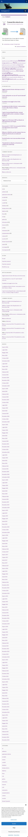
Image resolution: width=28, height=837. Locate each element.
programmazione (19, 24)
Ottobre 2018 (5, 529)
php (8, 73)
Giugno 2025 (5, 366)
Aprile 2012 (4, 693)
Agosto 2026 (5, 347)
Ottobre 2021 (5, 449)
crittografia (15, 61)
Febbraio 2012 (5, 698)
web (20, 79)
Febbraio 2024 (5, 394)
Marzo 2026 (4, 355)
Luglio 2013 (4, 662)
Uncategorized (5, 250)
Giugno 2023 (5, 408)
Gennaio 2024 (5, 396)
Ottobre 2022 (5, 419)
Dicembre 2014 (5, 615)
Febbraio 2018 (5, 549)
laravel (21, 67)
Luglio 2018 (4, 538)
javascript (16, 67)
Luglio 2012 (4, 684)
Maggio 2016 (5, 574)
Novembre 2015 (5, 587)
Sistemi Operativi (6, 241)
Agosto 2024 (5, 388)
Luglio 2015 (4, 598)
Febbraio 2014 (5, 643)
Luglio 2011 (4, 717)
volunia (18, 79)
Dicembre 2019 (5, 502)
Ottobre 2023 (5, 402)
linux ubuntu (10, 69)
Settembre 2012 (6, 679)
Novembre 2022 (5, 416)
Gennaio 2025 (5, 374)
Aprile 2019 (4, 521)
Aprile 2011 (4, 726)
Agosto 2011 (5, 715)
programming (21, 75)
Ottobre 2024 (5, 383)
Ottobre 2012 (5, 676)
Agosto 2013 (5, 659)
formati (16, 44)
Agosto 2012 (5, 681)
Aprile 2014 (4, 637)
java (13, 67)
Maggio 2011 (5, 723)
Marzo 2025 (4, 369)
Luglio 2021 (4, 455)
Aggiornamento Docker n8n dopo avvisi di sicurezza (13, 275)
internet (10, 67)
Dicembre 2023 (5, 399)
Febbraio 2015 (5, 610)
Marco (9, 24)
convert (12, 44)
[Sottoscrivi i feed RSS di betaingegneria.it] (1, 1)
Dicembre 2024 (5, 377)
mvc (17, 71)
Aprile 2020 (4, 491)
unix (15, 79)
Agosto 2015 (5, 596)
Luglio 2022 (4, 427)
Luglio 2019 (4, 513)
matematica (19, 69)
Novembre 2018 (5, 527)
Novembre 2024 (5, 380)
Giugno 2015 (5, 601)
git (24, 63)
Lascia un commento (21, 46)
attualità (4, 197)
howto (14, 65)
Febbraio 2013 (5, 670)
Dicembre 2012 (5, 673)
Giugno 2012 (5, 687)
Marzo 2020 (4, 493)
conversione (7, 44)
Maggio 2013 (5, 668)
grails (3, 65)
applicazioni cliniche (6, 194)
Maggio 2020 (5, 488)
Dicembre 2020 (5, 471)
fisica (15, 63)
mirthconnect (5, 71)
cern (11, 61)
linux (3, 69)
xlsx (19, 44)
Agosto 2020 (5, 479)
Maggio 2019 (5, 518)
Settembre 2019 (6, 507)
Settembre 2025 (6, 361)
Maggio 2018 (5, 540)
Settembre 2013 (6, 657)
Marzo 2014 (4, 640)
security (15, 77)
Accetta (14, 823)
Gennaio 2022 (5, 441)
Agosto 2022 (5, 424)
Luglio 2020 (4, 482)
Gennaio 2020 (5, 499)
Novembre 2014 (5, 618)
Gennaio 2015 (5, 612)
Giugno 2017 (5, 557)
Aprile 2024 (4, 391)
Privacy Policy (16, 835)
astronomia (8, 60)
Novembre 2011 (5, 706)
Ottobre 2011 (5, 709)
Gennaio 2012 (5, 701)
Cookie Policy (10, 835)
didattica (4, 211)
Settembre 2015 (6, 593)
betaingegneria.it (5, 11)
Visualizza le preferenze (14, 831)
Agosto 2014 (5, 626)
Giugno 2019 (5, 515)
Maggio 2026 (5, 352)
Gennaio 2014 (5, 645)
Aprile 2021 (4, 460)
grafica (3, 219)
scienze (4, 236)
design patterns (6, 63)
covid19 (4, 202)
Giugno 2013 (5, 665)
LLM (3, 227)
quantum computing (10, 77)
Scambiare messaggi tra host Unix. (11, 101)
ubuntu (12, 79)
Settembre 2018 (6, 532)
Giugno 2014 (5, 632)
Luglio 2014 (4, 629)
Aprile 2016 (4, 576)
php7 (12, 73)
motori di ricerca (13, 71)
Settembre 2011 (6, 712)
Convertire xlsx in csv (15, 22)
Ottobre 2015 (5, 590)
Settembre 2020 (6, 477)
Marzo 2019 (4, 524)
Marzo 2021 (4, 463)
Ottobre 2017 (5, 551)
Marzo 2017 (4, 562)
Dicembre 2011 (5, 704)
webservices (4, 81)
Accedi (3, 258)
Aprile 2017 (4, 560)
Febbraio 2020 (5, 496)
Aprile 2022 (4, 435)
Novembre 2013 (5, 651)
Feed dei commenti (6, 264)
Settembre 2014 (6, 623)
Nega (14, 827)
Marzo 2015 (4, 607)
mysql (21, 71)
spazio (3, 244)
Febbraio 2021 (5, 466)
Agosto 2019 (5, 510)
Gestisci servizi (14, 819)
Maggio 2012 (5, 690)
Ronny (3, 328)
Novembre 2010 (5, 740)
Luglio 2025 (4, 363)
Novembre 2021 (5, 446)
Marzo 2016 (4, 579)
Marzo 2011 (4, 728)
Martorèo (9, 172)
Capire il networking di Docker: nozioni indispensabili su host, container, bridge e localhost (13, 114)
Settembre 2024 (6, 385)
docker (11, 63)
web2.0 (23, 79)
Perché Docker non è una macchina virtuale (13, 138)
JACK (3, 159)
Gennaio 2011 (5, 734)
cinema (3, 200)
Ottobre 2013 (5, 654)
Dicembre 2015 (5, 585)
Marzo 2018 (4, 546)
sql (22, 77)
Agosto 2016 (5, 568)
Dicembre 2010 (5, 737)
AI (2, 189)
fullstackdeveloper (20, 63)
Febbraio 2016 (5, 582)
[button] (26, 805)
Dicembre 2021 (5, 444)
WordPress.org (5, 266)
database (21, 60)
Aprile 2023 (4, 410)
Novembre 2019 (5, 504)
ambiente (4, 191)
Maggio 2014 (5, 634)
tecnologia (6, 79)
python (4, 77)
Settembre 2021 (6, 452)
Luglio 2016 (4, 571)
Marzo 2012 (4, 695)
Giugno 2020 (5, 485)
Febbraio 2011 (5, 731)
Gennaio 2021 (5, 468)
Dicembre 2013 (5, 648)
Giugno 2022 (5, 430)
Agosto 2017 (5, 554)
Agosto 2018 (5, 535)
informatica (14, 24)
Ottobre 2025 (5, 358)
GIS (3, 216)
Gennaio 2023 (5, 413)
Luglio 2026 (4, 349)
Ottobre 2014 (5, 621)
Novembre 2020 (5, 474)
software (19, 77)
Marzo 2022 (4, 438)
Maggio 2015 (5, 604)
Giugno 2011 (5, 720)
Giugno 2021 (5, 457)
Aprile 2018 (4, 543)
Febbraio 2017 (5, 565)
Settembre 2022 (6, 421)
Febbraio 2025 (5, 372)
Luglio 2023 (4, 405)
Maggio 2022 (5, 432)
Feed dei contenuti (6, 261)
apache (3, 61)
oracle (4, 73)
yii (7, 81)
